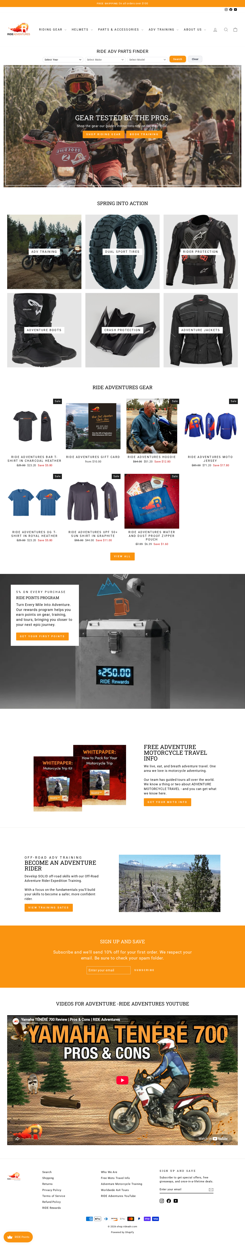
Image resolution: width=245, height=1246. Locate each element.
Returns (47, 1184)
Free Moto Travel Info (115, 1178)
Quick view (34, 449)
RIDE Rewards (51, 1208)
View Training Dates (48, 907)
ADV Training (162, 29)
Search (177, 59)
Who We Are (109, 1172)
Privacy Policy (51, 1190)
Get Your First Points (42, 636)
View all (122, 556)
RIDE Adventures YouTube (118, 1196)
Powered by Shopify (122, 1232)
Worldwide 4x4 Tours (115, 1190)
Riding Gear (51, 29)
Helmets (81, 29)
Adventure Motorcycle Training (121, 1184)
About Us (193, 29)
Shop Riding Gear (103, 134)
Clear (195, 59)
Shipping (48, 1178)
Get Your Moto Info (167, 802)
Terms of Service (53, 1196)
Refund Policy (51, 1202)
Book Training (144, 134)
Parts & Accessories (119, 29)
